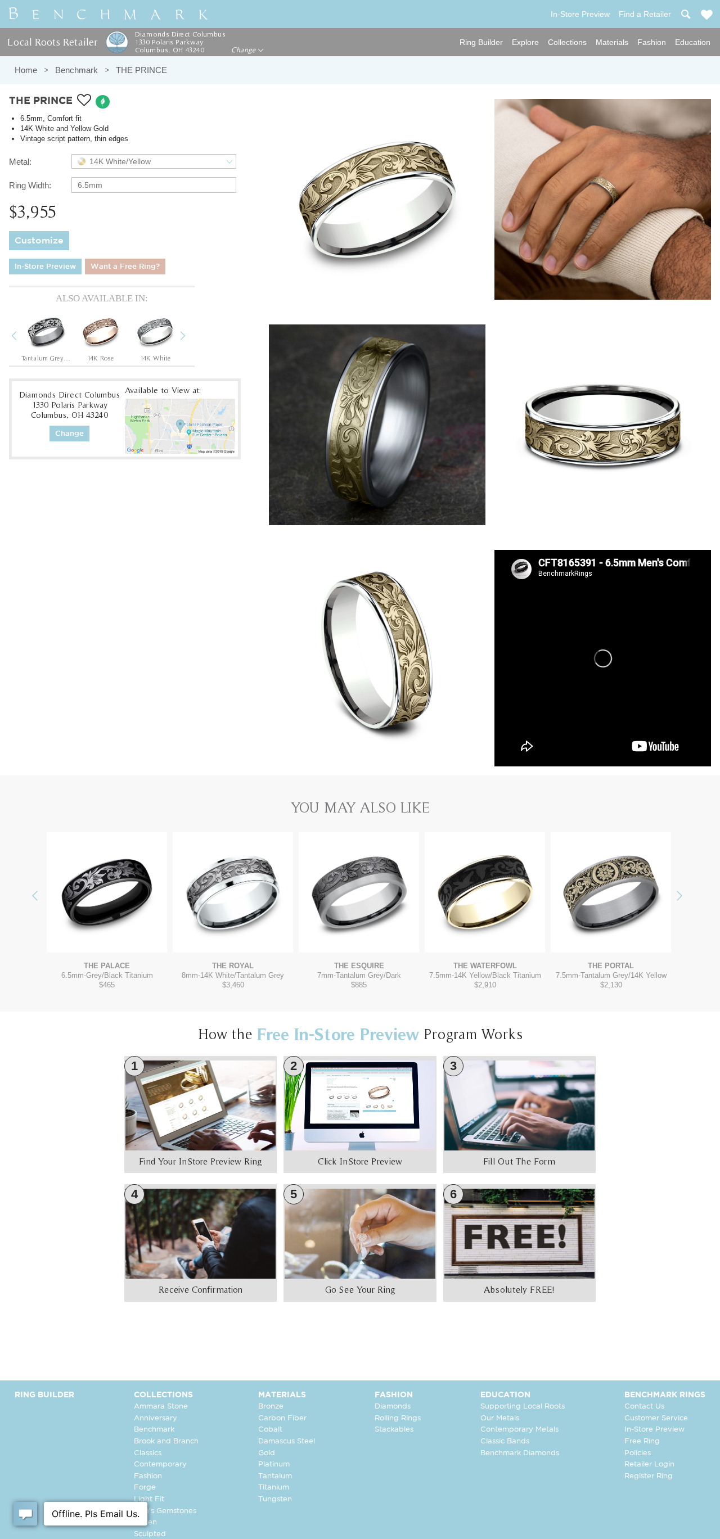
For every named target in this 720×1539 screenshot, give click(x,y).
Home (26, 70)
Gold (266, 1453)
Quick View (106, 941)
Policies (637, 1453)
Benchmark (76, 70)
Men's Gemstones (165, 1511)
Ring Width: (30, 185)
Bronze (271, 1406)
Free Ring (642, 1441)
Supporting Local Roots (522, 1406)
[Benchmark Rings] (108, 14)
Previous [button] (22, 337)
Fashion (651, 42)
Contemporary (160, 1464)
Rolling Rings (398, 1418)
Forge (145, 1487)
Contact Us (644, 1406)
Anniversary (155, 1418)
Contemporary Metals (519, 1430)
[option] (46, 337)
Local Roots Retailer (52, 42)
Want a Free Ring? (125, 267)
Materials (612, 42)
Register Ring (648, 1476)
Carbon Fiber (282, 1418)
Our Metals (499, 1418)
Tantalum (275, 1476)
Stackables (394, 1430)
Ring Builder (481, 42)
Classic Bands (504, 1441)
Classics (147, 1453)
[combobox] (153, 161)
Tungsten (275, 1499)
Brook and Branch (166, 1441)
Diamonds (393, 1406)
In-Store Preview (45, 267)
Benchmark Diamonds (519, 1453)
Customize (39, 241)
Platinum (274, 1464)
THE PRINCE (141, 70)
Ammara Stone (161, 1406)
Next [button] (191, 337)
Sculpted (150, 1534)
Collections (567, 42)
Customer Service (656, 1418)
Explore (525, 42)
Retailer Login (649, 1464)
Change (244, 50)
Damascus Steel (286, 1441)
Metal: (20, 161)
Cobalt (270, 1430)
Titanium (273, 1487)
